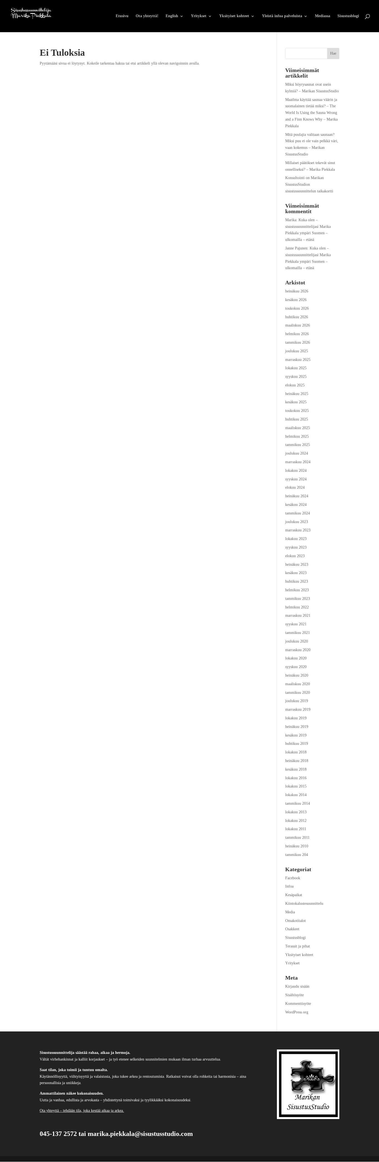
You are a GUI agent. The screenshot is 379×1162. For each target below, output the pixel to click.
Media (290, 912)
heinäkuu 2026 (296, 291)
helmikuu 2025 (297, 436)
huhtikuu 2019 (296, 743)
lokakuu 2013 (296, 812)
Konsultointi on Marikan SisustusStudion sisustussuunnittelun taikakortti (309, 184)
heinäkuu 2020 (296, 675)
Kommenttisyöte (298, 1004)
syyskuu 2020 (296, 667)
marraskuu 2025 (297, 360)
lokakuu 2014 (296, 795)
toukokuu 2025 (297, 411)
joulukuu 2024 (296, 453)
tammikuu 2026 (297, 342)
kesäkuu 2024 (296, 505)
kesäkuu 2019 (296, 735)
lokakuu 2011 (295, 829)
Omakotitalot (295, 921)
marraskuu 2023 (297, 530)
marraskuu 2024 (297, 462)
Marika (290, 220)
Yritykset (198, 16)
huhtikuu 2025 (296, 419)
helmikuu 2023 (297, 590)
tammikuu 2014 (297, 803)
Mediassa (322, 16)
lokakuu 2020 (296, 658)
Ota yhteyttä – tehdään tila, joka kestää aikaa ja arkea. (82, 1111)
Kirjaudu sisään (297, 986)
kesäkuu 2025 (296, 402)
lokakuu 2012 (296, 821)
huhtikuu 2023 (296, 581)
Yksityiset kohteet (234, 16)
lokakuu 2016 (296, 778)
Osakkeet (292, 929)
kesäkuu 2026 (296, 300)
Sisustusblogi (348, 16)
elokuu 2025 (295, 385)
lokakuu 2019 (296, 718)
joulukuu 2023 (296, 522)
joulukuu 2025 (296, 351)
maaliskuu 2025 (297, 428)
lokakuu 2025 (296, 368)
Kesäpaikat (293, 895)
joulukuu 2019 (296, 701)
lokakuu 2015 (296, 786)
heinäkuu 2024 (296, 496)
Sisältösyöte (294, 995)
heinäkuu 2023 (296, 564)
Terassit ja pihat (297, 946)
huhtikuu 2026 (296, 317)
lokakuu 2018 (296, 752)
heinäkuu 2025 (296, 394)
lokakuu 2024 (296, 470)
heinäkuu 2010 (296, 846)
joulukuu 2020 (296, 641)
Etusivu (122, 16)
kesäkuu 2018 (296, 769)
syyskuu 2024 (296, 479)
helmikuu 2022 (297, 607)
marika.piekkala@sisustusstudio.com (140, 1133)
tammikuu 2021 (297, 633)
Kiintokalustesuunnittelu (304, 903)
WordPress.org (296, 1012)
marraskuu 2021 (297, 615)
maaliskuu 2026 (297, 325)
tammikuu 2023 (297, 599)
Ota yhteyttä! (147, 16)
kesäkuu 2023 (296, 573)
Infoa (289, 886)
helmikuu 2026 (297, 334)
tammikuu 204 (296, 855)
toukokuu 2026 (297, 308)
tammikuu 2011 (297, 837)
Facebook (292, 878)
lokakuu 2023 (296, 539)
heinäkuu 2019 (296, 727)
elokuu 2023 (295, 556)
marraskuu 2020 (297, 650)
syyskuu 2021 (296, 624)
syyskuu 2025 (296, 376)
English (172, 16)
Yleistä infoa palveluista (282, 16)
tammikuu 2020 (297, 692)
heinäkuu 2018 (296, 761)
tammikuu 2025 (297, 445)
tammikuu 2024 (297, 513)
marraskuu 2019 (297, 709)
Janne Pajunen (296, 248)
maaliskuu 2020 (297, 684)
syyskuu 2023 (296, 547)
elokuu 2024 (295, 487)
